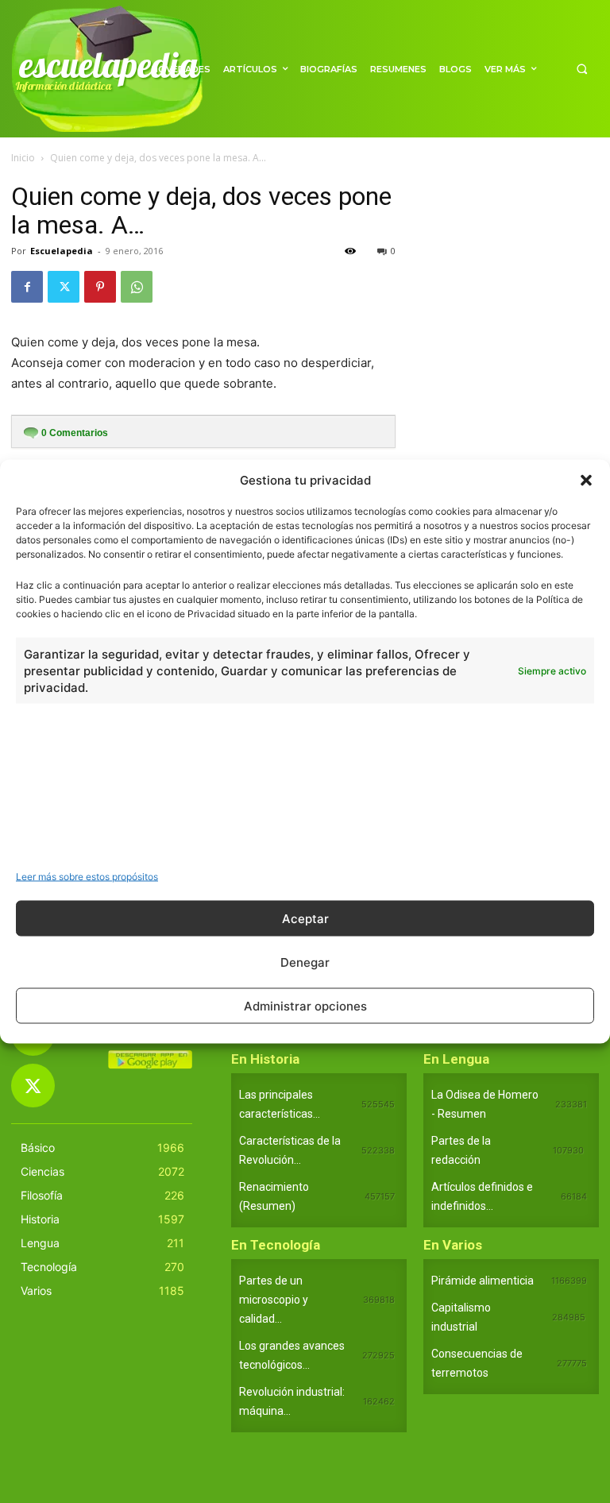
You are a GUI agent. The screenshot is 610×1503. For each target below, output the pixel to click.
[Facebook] (27, 287)
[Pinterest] (100, 287)
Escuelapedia (61, 251)
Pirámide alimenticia (482, 1280)
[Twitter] (63, 287)
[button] (586, 480)
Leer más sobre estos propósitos (87, 877)
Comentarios (74, 433)
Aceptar (305, 917)
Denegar (305, 961)
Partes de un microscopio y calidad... (273, 1299)
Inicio (23, 157)
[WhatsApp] (136, 287)
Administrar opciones (305, 1005)
